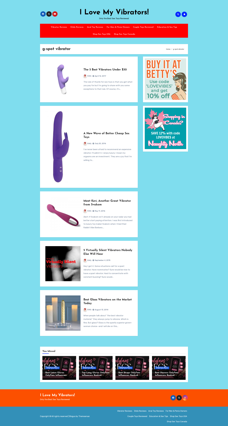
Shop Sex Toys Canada (124, 34)
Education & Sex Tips (167, 27)
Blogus (72, 416)
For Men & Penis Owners (118, 27)
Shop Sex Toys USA (101, 34)
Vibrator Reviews (59, 27)
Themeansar (84, 416)
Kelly (89, 76)
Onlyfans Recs (52, 368)
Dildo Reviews (76, 27)
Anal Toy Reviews (95, 27)
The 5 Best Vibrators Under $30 (105, 69)
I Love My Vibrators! (114, 12)
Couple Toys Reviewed (143, 27)
